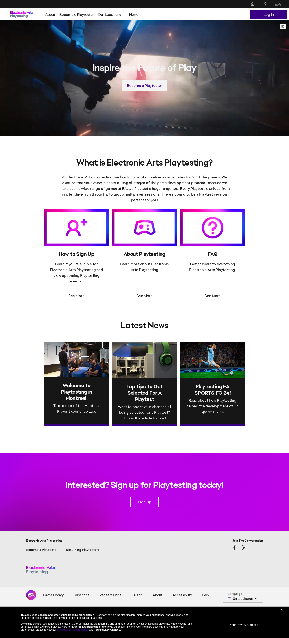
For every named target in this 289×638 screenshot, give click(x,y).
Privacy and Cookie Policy (72, 629)
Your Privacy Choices (244, 624)
